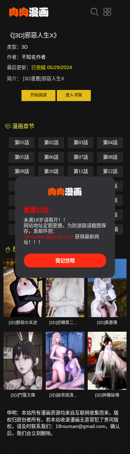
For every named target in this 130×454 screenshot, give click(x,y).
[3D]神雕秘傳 (107, 395)
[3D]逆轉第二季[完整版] (70, 322)
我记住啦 (65, 260)
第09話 (22, 171)
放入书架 (74, 95)
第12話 (110, 171)
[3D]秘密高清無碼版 (67, 395)
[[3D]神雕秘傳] (107, 361)
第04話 (110, 142)
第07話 (80, 157)
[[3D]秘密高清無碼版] (65, 361)
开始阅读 (38, 95)
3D (24, 47)
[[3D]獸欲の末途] (22, 288)
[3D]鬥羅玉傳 (23, 395)
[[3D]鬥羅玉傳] (22, 361)
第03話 (80, 142)
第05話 (22, 157)
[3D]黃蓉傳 (107, 322)
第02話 (51, 142)
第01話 (22, 142)
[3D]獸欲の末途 (23, 322)
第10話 (51, 171)
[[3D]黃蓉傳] (107, 288)
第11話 (80, 171)
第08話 (110, 157)
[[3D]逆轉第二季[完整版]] (65, 288)
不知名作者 (33, 57)
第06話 (51, 157)
